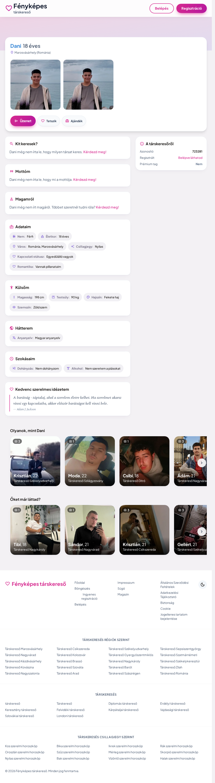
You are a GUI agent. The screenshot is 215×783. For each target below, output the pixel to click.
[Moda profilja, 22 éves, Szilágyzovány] (90, 461)
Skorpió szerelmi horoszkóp (179, 752)
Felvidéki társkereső (71, 710)
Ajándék (74, 121)
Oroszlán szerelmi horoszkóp (24, 752)
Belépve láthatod (190, 157)
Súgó (121, 588)
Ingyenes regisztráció (89, 596)
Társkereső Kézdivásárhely (23, 661)
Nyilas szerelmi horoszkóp (22, 758)
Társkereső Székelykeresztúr (180, 661)
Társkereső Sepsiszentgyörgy (180, 649)
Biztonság (167, 602)
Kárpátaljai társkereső (124, 710)
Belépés (161, 8)
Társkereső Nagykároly (124, 661)
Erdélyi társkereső (172, 703)
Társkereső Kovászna (19, 667)
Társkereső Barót (120, 667)
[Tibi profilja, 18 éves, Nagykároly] (35, 530)
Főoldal (80, 582)
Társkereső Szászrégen (124, 673)
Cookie (165, 608)
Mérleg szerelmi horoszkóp (127, 752)
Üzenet (22, 121)
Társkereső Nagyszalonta (22, 673)
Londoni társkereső (70, 716)
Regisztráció (191, 8)
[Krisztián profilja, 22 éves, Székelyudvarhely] (35, 461)
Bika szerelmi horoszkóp (73, 746)
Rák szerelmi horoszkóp (176, 746)
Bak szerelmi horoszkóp (73, 758)
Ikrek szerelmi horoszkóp (126, 746)
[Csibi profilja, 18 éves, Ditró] (144, 461)
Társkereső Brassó (69, 661)
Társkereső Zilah (171, 667)
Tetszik (48, 121)
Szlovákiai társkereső (19, 716)
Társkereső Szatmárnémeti (178, 655)
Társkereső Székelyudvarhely (129, 649)
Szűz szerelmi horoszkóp (73, 752)
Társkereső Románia (174, 673)
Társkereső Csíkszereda (73, 649)
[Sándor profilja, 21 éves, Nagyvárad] (90, 530)
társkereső (12, 703)
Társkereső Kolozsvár (71, 655)
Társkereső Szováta (70, 667)
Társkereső (64, 703)
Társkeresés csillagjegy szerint (106, 737)
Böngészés (82, 588)
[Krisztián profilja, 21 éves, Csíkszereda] (144, 530)
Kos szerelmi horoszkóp (21, 746)
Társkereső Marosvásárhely (24, 649)
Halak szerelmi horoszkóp (177, 758)
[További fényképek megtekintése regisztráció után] (35, 85)
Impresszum (126, 582)
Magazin (123, 594)
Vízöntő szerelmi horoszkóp (127, 758)
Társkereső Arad (68, 673)
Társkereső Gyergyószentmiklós (131, 655)
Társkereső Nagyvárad (20, 655)
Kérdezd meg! (94, 152)
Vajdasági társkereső (174, 710)
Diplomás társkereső (123, 703)
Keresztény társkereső (20, 710)
